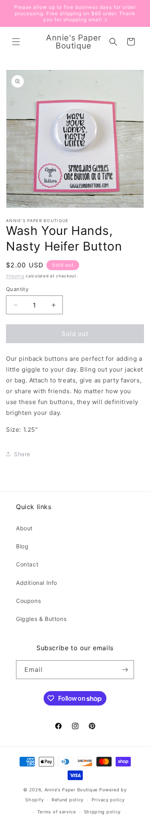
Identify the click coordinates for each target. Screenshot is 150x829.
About (24, 528)
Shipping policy (102, 812)
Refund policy (68, 800)
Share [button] (22, 454)
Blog (22, 546)
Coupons (28, 600)
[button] (16, 42)
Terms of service (56, 812)
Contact (27, 564)
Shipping (15, 275)
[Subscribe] (125, 669)
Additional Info (36, 582)
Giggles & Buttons (41, 618)
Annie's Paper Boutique (71, 790)
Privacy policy (108, 800)
